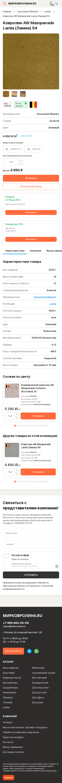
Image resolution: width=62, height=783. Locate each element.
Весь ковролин (11, 667)
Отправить (31, 575)
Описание (35, 250)
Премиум (8, 697)
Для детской (39, 692)
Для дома (37, 702)
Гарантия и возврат (13, 737)
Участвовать (31, 212)
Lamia (47, 11)
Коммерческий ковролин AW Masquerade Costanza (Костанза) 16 (37, 388)
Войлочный (38, 667)
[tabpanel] (30, 402)
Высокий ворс (10, 682)
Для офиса (38, 697)
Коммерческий (40, 682)
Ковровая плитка (12, 677)
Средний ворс (10, 687)
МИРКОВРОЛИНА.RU (22, 3)
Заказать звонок (13, 651)
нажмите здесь (51, 771)
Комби (6, 707)
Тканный (7, 702)
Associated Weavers (27, 11)
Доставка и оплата (13, 752)
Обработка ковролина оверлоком (21, 732)
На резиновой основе (43, 673)
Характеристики (15, 250)
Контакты (8, 742)
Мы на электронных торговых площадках (25, 727)
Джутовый (8, 673)
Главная (7, 11)
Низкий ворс (9, 692)
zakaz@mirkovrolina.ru (14, 626)
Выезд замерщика (13, 747)
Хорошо (8, 777)
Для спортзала (40, 687)
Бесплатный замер (31, 186)
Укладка (7, 722)
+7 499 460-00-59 (16, 623)
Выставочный (39, 677)
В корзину (31, 178)
